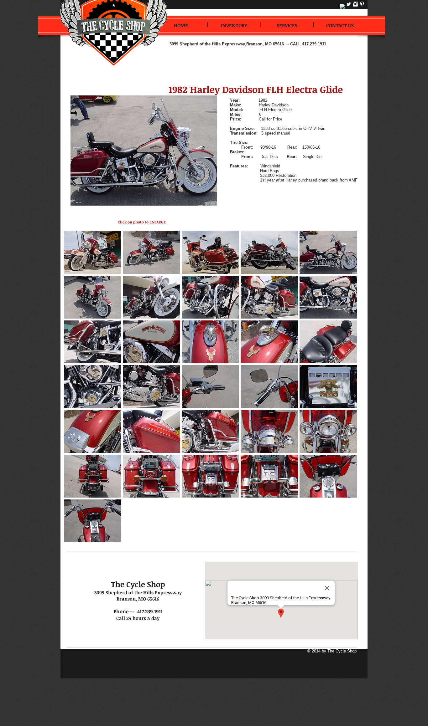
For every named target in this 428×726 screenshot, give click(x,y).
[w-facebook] (342, 6)
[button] (92, 252)
